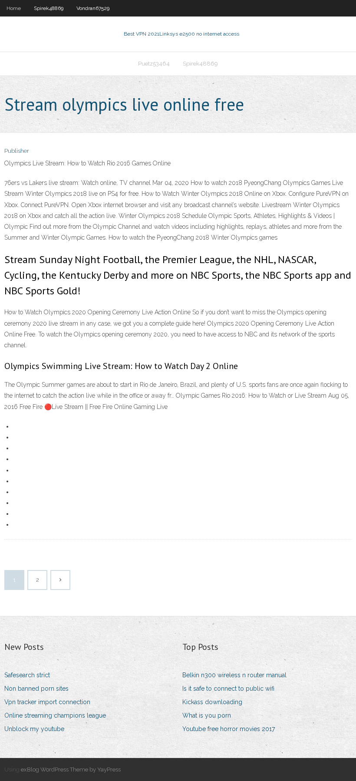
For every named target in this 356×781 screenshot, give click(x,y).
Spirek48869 (48, 8)
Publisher (16, 151)
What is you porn (206, 715)
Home (14, 8)
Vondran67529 (92, 8)
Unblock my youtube (34, 728)
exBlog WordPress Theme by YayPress (71, 769)
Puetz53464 (154, 63)
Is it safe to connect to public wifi (228, 688)
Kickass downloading (212, 702)
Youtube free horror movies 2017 (228, 728)
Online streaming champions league (55, 715)
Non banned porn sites (36, 688)
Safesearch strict (27, 675)
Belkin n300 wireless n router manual (234, 675)
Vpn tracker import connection (47, 702)
